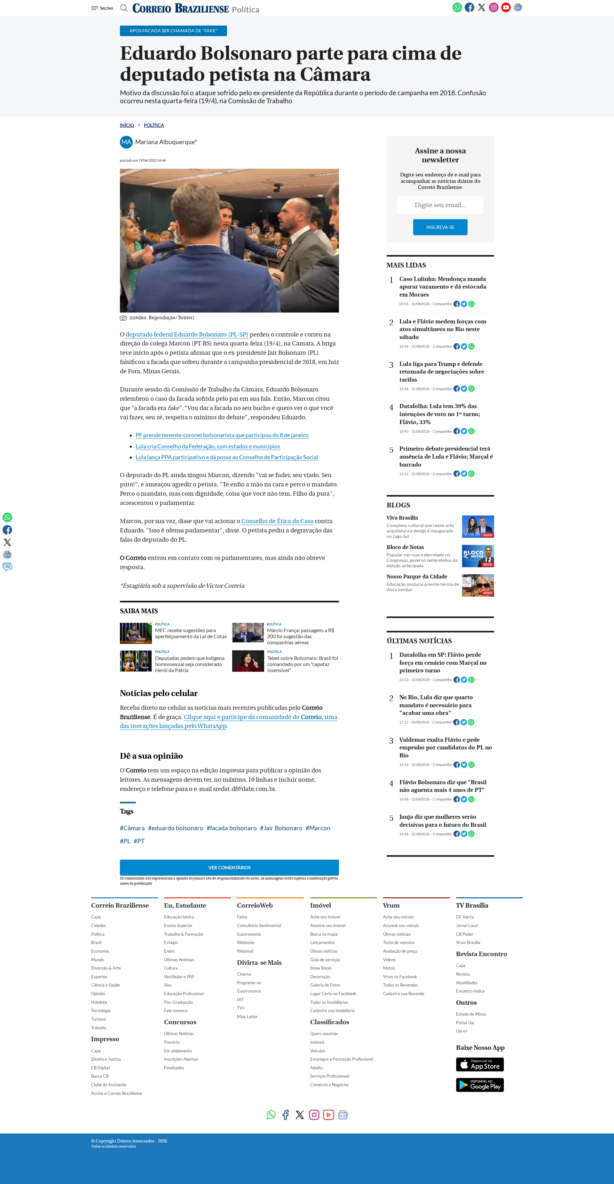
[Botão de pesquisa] (122, 8)
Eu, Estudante (185, 905)
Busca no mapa (324, 934)
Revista (463, 974)
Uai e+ (462, 1030)
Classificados (329, 1022)
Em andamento (178, 1050)
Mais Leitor (247, 1016)
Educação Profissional (184, 993)
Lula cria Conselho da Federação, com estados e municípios (208, 446)
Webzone (245, 942)
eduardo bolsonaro (177, 828)
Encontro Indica (470, 991)
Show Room (321, 968)
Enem (169, 951)
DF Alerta (465, 916)
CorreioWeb (255, 905)
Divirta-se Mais (259, 962)
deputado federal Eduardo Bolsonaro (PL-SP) (187, 334)
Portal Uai (465, 1022)
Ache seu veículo (398, 916)
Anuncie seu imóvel (327, 925)
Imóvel (320, 905)
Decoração (320, 976)
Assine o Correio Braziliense (116, 1093)
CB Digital (100, 1067)
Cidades (98, 925)
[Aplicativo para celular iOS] (480, 1065)
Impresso (105, 1039)
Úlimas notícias (324, 951)
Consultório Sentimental (259, 925)
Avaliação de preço (400, 951)
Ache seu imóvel (325, 916)
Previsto (171, 1042)
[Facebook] (469, 10)
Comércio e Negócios (329, 1084)
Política (245, 8)
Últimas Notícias (179, 959)
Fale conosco (175, 1010)
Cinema (244, 974)
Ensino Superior (178, 925)
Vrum (391, 905)
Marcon (319, 828)
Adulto (316, 1067)
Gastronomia (249, 934)
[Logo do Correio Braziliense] (181, 8)
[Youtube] (506, 10)
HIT (240, 999)
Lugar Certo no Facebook (333, 993)
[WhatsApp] (457, 10)
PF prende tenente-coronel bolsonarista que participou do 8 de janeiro (222, 435)
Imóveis (317, 1042)
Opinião (98, 993)
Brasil (96, 942)
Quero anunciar (324, 1033)
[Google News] (518, 10)
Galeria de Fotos (325, 984)
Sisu (167, 984)
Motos (389, 968)
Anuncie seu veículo (401, 925)
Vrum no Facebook (400, 976)
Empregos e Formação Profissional (341, 1059)
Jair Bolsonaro (283, 828)
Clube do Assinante (108, 1084)
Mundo (97, 959)
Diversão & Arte (106, 968)
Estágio (171, 942)
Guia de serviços (325, 959)
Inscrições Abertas (181, 1059)
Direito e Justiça (106, 1059)
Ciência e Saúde (105, 984)
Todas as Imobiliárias (329, 1002)
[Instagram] (494, 10)
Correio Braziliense (120, 905)
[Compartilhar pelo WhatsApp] (471, 306)
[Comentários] (7, 569)
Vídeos (389, 959)
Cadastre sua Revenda (403, 993)
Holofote (99, 1002)
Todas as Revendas (400, 984)
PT (141, 841)
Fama (242, 916)
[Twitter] (481, 10)
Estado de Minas (471, 1014)
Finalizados (174, 1067)
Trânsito (98, 1027)
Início (127, 125)
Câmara (134, 828)
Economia (100, 951)
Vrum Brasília (468, 942)
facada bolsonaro (233, 828)
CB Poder (464, 934)
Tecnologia (101, 1010)
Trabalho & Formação (183, 934)
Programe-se (249, 982)
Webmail (245, 951)
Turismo (98, 1019)
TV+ (241, 1007)
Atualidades (467, 982)
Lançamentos (322, 942)
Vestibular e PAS (179, 976)
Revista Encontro (481, 954)
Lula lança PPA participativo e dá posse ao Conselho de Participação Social (227, 457)
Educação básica (179, 916)
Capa (96, 916)
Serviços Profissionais (330, 1076)
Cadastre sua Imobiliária (332, 1010)
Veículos (317, 1050)
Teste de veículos (398, 942)
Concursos (180, 1022)
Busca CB (99, 1076)
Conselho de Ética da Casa (277, 521)
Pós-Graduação (178, 1002)
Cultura (171, 968)
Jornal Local (467, 925)
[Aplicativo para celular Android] (480, 1085)
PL (126, 841)
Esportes (99, 976)
